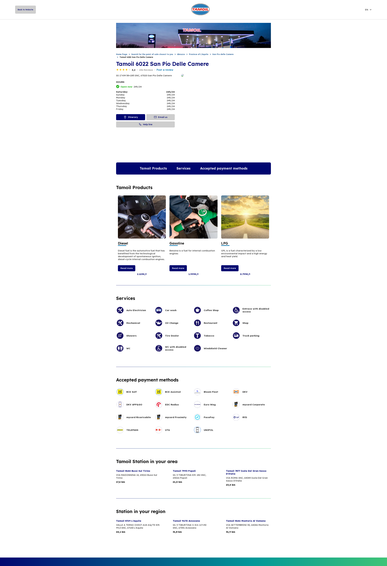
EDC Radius (172, 404)
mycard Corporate (253, 404)
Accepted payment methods (223, 168)
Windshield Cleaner (215, 348)
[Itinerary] (226, 75)
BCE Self (131, 391)
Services (183, 168)
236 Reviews (146, 69)
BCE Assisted (172, 391)
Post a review (165, 69)
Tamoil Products (153, 168)
